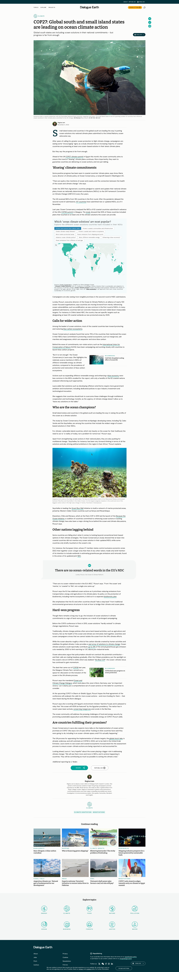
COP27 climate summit (74, 157)
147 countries (81, 202)
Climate (66, 913)
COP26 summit (67, 212)
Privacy (65, 954)
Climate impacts (97, 848)
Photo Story (40, 845)
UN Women (77, 118)
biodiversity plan (110, 596)
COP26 (75, 667)
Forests (89, 929)
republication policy (131, 957)
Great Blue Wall (77, 508)
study (88, 212)
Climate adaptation (82, 812)
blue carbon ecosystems (72, 329)
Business (67, 929)
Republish (132, 2)
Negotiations (99, 812)
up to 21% (91, 647)
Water (135, 929)
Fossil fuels (39, 878)
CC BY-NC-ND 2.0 (94, 118)
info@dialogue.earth (126, 958)
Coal (92, 878)
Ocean (44, 929)
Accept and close (123, 968)
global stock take (116, 738)
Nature (112, 913)
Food (89, 913)
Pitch (35, 961)
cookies (88, 969)
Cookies (65, 957)
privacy (81, 969)
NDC (79, 556)
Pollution (134, 913)
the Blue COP (100, 660)
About (125, 2)
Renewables (124, 848)
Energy (44, 913)
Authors (36, 965)
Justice (112, 929)
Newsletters (134, 7)
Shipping (65, 848)
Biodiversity (39, 848)
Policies (65, 965)
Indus (64, 878)
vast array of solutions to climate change (104, 644)
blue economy (113, 375)
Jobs (35, 957)
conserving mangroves (82, 709)
